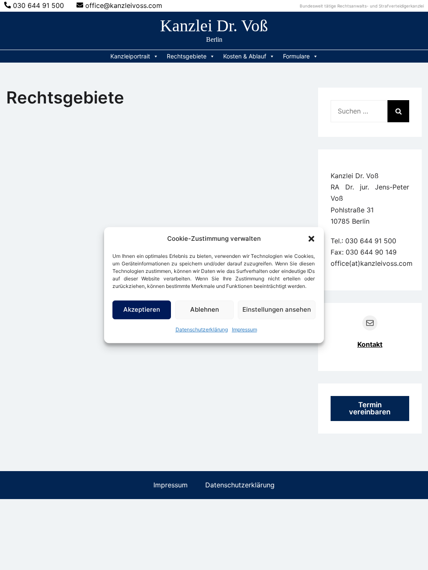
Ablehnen (204, 309)
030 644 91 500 (38, 5)
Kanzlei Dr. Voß (214, 25)
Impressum (244, 329)
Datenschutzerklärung (202, 329)
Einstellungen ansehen (276, 309)
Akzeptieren (141, 309)
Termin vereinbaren (369, 408)
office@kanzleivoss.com (123, 5)
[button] (311, 239)
